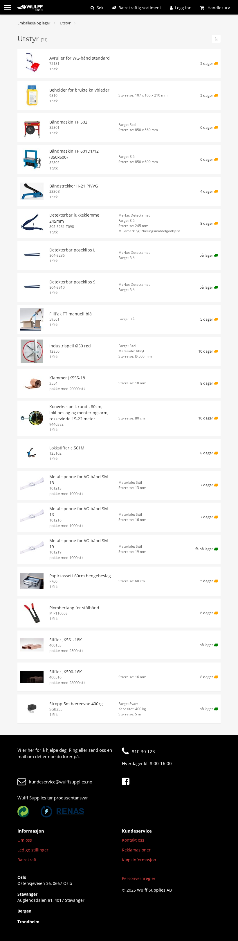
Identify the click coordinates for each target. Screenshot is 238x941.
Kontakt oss (133, 840)
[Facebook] (127, 782)
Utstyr (65, 23)
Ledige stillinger (32, 850)
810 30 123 (143, 751)
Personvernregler (139, 878)
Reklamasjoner (136, 850)
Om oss (24, 840)
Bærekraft (27, 860)
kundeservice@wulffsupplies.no (60, 782)
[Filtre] (216, 39)
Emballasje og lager (33, 23)
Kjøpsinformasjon (139, 860)
